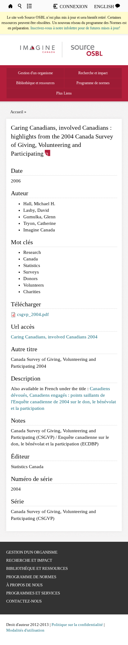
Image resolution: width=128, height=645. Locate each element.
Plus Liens (64, 93)
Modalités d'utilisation (25, 630)
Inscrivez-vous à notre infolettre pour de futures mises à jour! (75, 28)
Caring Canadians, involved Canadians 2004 (54, 336)
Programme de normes (93, 83)
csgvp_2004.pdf (33, 314)
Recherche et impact (92, 73)
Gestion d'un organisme (35, 73)
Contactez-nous (24, 601)
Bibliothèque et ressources (35, 83)
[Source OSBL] (86, 49)
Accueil (16, 111)
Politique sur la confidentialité (77, 624)
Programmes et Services (33, 593)
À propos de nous (24, 585)
